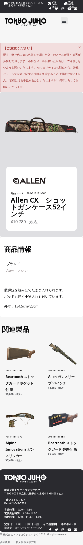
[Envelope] (75, 8)
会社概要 (5, 542)
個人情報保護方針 (26, 542)
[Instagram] (63, 8)
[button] (64, 20)
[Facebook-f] (50, 8)
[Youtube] (69, 8)
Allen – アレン (16, 270)
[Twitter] (56, 8)
